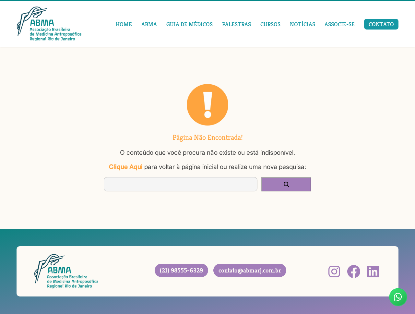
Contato (381, 24)
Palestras (236, 24)
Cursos (270, 24)
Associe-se (340, 24)
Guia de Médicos (189, 24)
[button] (286, 184)
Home (124, 24)
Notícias (302, 24)
